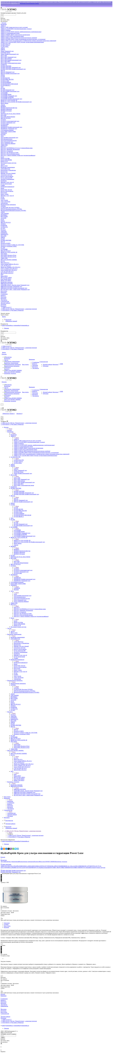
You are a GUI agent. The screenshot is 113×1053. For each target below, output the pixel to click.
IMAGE (16, 498)
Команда (3, 1000)
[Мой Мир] (6, 849)
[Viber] (11, 849)
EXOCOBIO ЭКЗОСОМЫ (56, 867)
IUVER (16, 507)
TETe (15, 594)
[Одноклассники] (4, 849)
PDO (15, 774)
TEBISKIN (17, 588)
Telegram (6, 328)
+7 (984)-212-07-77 (6, 307)
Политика (3, 1010)
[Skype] (16, 849)
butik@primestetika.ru (7, 325)
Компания (10, 801)
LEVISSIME (17, 530)
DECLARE (17, 478)
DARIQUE (33, 866)
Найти (2, 1037)
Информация (4, 1006)
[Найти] (2, 16)
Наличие (6, 927)
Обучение (3, 1018)
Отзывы (6, 924)
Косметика (14, 434)
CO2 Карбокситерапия (42, 867)
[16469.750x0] (15, 904)
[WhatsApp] (13, 849)
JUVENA (16, 568)
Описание (7, 923)
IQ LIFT (87, 866)
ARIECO (16, 439)
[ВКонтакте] (2, 849)
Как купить (7, 926)
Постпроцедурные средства (97, 867)
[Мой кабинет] (1, 406)
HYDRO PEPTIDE (19, 491)
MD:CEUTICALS (19, 867)
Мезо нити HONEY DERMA (19, 753)
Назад (10, 428)
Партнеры (3, 1001)
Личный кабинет (5, 1016)
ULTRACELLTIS (19, 460)
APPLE (17, 866)
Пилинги (13, 714)
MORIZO (16, 549)
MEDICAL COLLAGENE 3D (22, 540)
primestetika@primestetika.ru (21, 325)
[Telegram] (18, 849)
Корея (15, 621)
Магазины (3, 1009)
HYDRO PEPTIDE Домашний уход (11, 872)
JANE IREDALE (18, 641)
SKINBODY (17, 577)
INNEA (43, 866)
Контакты (3, 1003)
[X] (9, 849)
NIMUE (16, 469)
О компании (4, 998)
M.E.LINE (17, 561)
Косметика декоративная (18, 637)
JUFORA (16, 688)
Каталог (9, 430)
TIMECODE (76, 867)
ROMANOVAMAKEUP (20, 662)
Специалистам (11, 813)
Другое (13, 631)
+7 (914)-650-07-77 (12, 310)
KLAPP (16, 522)
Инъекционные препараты (18, 683)
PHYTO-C (17, 607)
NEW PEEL (17, 744)
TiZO (50, 866)
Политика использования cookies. (29, 3)
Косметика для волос (16, 784)
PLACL (16, 758)
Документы (4, 1004)
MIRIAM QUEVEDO (20, 789)
